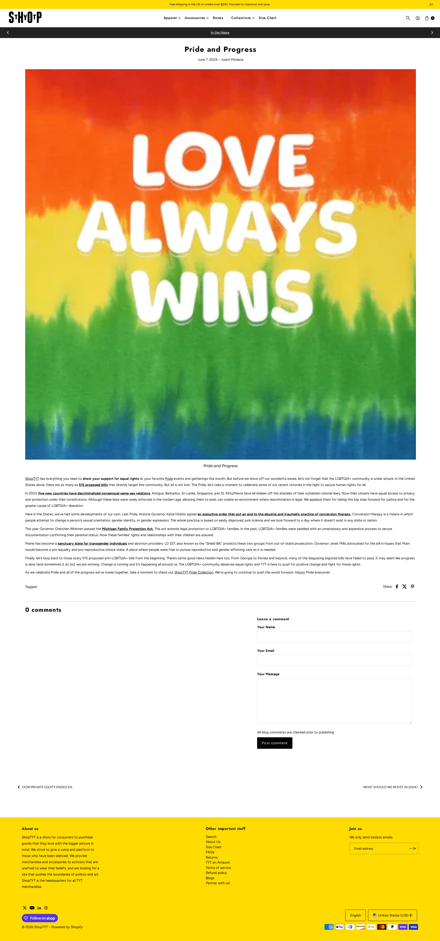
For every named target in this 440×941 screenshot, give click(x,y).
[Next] (432, 32)
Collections (241, 18)
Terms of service (218, 868)
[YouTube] (32, 908)
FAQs (210, 852)
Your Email (265, 651)
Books (218, 18)
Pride (169, 479)
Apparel (170, 18)
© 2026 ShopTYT (35, 927)
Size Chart (268, 18)
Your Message (268, 674)
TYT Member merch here (239, 32)
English (355, 915)
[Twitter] (25, 908)
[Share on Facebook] (396, 586)
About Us (213, 842)
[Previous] (8, 32)
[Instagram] (45, 908)
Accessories (195, 18)
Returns (211, 857)
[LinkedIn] (39, 908)
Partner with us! (218, 883)
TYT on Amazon (218, 862)
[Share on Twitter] (404, 586)
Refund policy (216, 873)
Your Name (266, 627)
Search (211, 837)
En (431, 4)
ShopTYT (32, 479)
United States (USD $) (395, 915)
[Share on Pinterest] (412, 586)
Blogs (210, 878)
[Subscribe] (412, 848)
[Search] (408, 18)
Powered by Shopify (67, 927)
